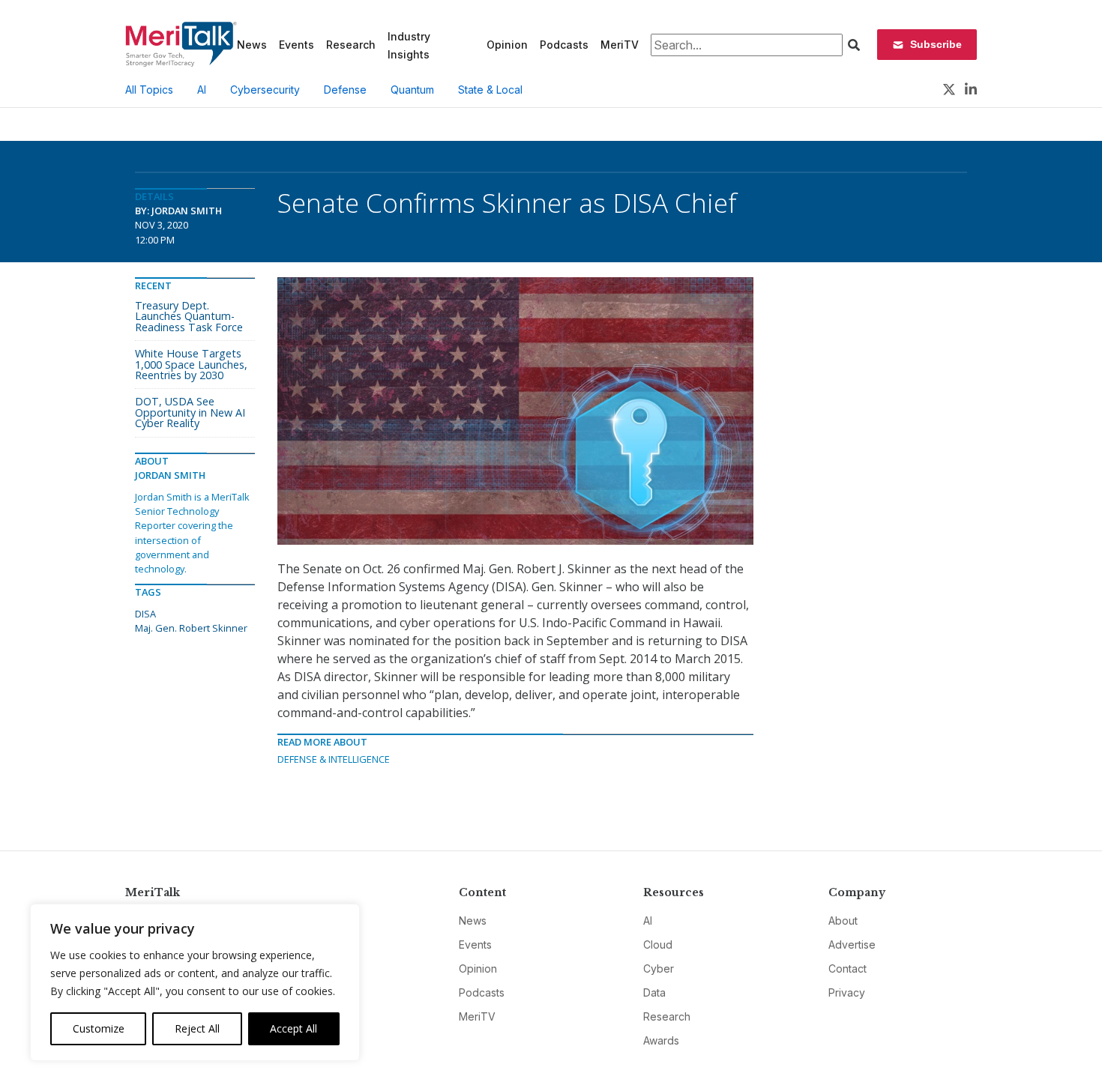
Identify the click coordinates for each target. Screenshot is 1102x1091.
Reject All (197, 1028)
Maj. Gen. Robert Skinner (191, 628)
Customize (98, 1028)
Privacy (846, 992)
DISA (145, 613)
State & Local (490, 89)
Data (654, 992)
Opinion (507, 44)
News (252, 44)
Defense (345, 89)
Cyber (658, 968)
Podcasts (564, 44)
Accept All (293, 1028)
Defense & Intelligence (333, 759)
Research (351, 44)
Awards (661, 1040)
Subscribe (936, 44)
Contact (847, 968)
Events (296, 44)
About (843, 920)
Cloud (657, 944)
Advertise (852, 944)
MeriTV (619, 44)
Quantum (412, 89)
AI (201, 89)
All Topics (149, 89)
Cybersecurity (265, 89)
